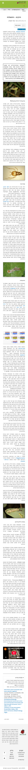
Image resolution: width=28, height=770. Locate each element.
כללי (9, 9)
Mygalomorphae (20, 458)
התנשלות (23, 31)
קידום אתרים (21, 759)
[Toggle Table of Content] (22, 25)
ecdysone (12, 288)
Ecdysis (18, 31)
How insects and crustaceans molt (13, 689)
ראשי (23, 9)
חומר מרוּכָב (6, 187)
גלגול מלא (19, 307)
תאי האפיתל (6, 201)
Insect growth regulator (10, 691)
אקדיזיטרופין (22, 348)
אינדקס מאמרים (16, 9)
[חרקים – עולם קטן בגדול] (21, 2)
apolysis (22, 355)
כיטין (7, 200)
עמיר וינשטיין (12, 21)
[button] (14, 677)
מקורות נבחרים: (18, 677)
